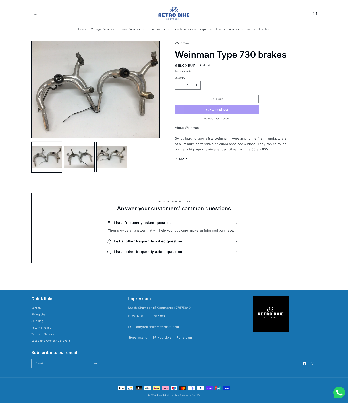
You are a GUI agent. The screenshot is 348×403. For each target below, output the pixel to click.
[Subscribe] (95, 363)
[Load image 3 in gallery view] (111, 157)
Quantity (180, 77)
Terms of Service (43, 334)
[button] (35, 13)
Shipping (37, 321)
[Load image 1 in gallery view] (46, 157)
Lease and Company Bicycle (50, 340)
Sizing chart (39, 314)
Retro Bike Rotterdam (168, 395)
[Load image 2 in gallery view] (79, 157)
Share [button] (183, 159)
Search (36, 308)
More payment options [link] (217, 118)
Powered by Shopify (190, 395)
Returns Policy (41, 327)
